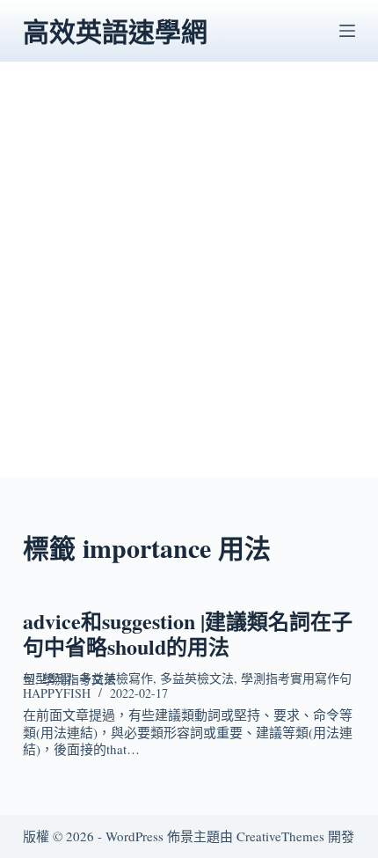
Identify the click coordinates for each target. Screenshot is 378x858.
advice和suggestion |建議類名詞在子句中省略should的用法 (188, 633)
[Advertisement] (189, 288)
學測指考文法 (79, 679)
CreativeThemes (280, 836)
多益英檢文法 (197, 678)
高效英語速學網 (115, 30)
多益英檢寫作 (116, 678)
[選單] (347, 31)
